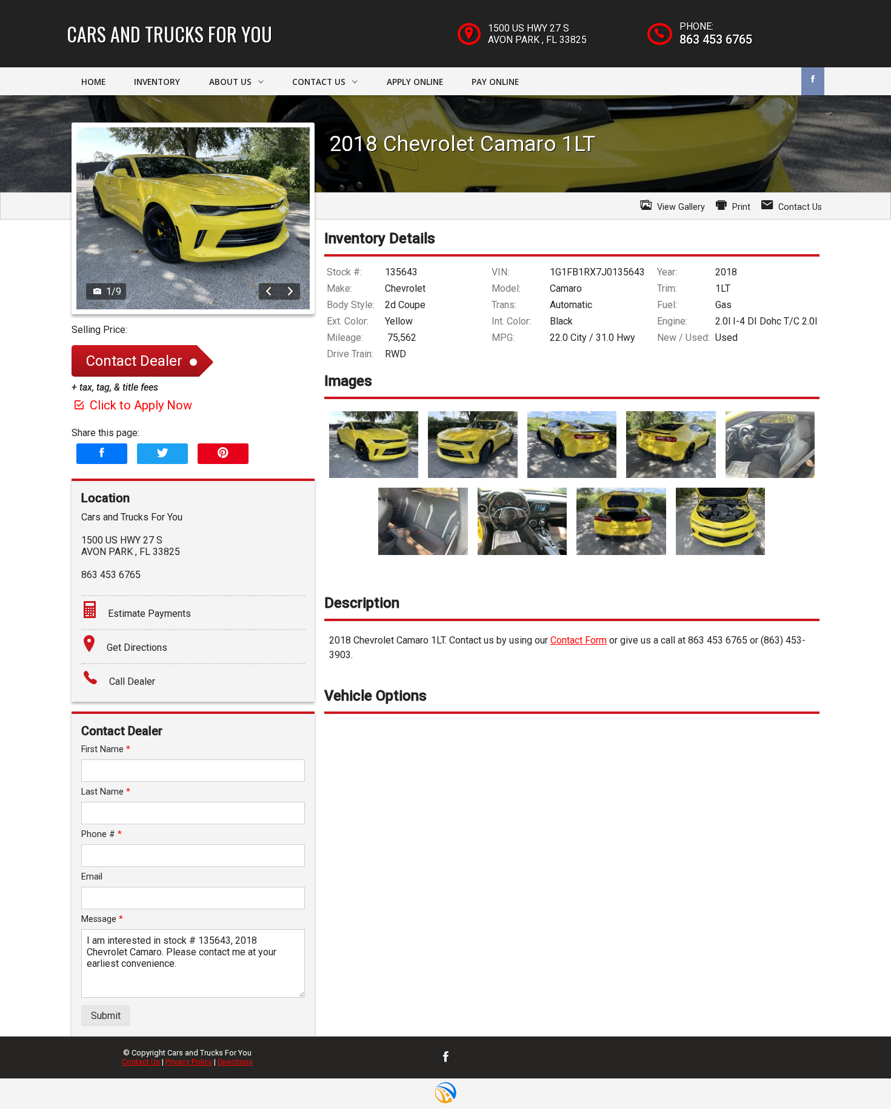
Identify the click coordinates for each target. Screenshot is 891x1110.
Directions (235, 1061)
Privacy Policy (188, 1061)
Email (91, 877)
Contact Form (578, 640)
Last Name (105, 792)
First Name (105, 749)
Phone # (101, 834)
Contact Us (141, 1061)
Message (102, 919)
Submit (106, 1015)
